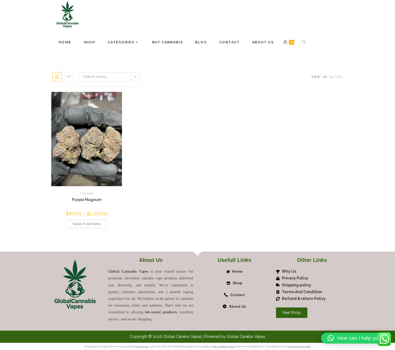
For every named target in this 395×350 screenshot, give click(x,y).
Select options (87, 224)
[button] (355, 338)
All (340, 77)
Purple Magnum (86, 199)
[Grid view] (57, 76)
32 (331, 77)
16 (324, 77)
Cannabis (87, 193)
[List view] (68, 76)
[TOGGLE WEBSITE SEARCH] (304, 42)
